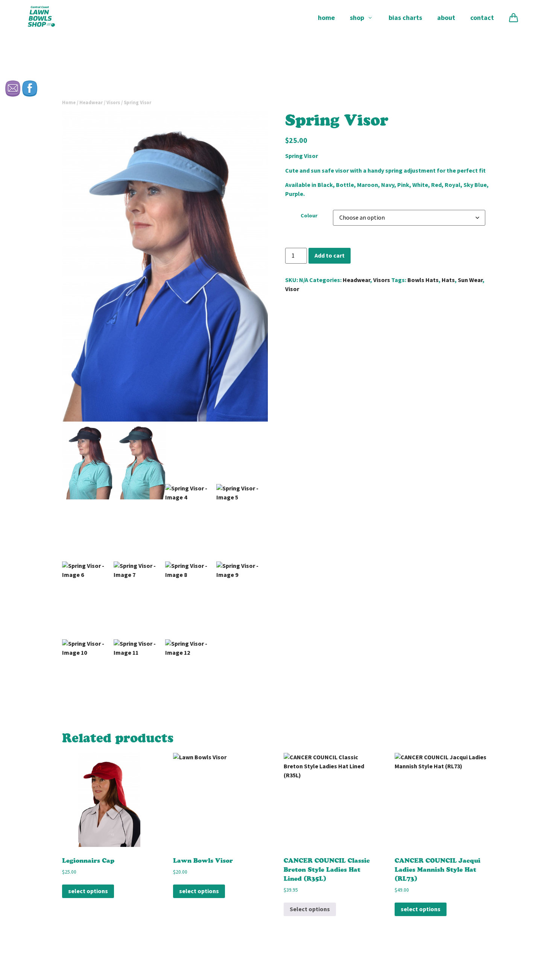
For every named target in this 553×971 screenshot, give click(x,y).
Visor (292, 289)
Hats (448, 280)
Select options (88, 891)
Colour (309, 215)
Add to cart (329, 255)
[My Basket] (513, 17)
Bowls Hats (423, 280)
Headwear (91, 102)
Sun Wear (470, 280)
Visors (113, 102)
